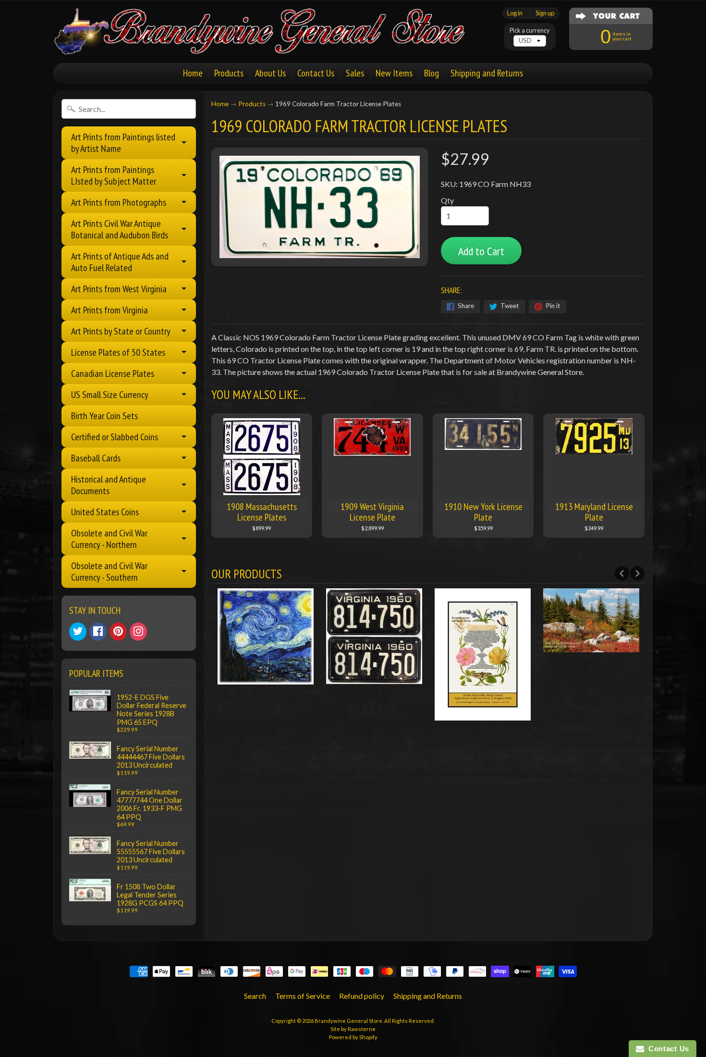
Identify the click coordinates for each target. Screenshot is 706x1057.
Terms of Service (302, 995)
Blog (431, 73)
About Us (270, 73)
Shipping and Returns (486, 73)
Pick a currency (530, 30)
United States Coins (105, 512)
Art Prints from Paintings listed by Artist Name (123, 143)
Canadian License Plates (112, 373)
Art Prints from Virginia (109, 310)
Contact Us (315, 73)
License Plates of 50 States (118, 352)
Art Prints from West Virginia (119, 289)
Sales (355, 73)
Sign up (545, 13)
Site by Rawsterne (353, 1029)
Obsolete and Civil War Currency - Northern (109, 539)
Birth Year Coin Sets (104, 416)
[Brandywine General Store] (269, 42)
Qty (447, 200)
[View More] (266, 678)
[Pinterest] (118, 631)
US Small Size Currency (109, 394)
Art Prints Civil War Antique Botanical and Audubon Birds (119, 229)
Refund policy (361, 995)
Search (255, 995)
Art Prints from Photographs (118, 202)
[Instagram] (138, 631)
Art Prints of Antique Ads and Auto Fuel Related (120, 262)
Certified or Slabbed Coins (114, 437)
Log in (515, 13)
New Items (394, 73)
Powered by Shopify (353, 1037)
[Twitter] (77, 631)
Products (228, 73)
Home (193, 73)
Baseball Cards (96, 458)
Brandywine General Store (348, 1021)
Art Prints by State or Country (120, 331)
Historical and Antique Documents (108, 485)
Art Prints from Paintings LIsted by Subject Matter (113, 175)
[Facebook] (98, 631)
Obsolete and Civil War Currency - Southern (109, 572)
